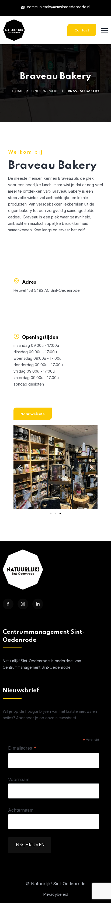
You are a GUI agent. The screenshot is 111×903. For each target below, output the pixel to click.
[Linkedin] (37, 604)
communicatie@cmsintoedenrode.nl (58, 7)
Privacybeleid (55, 894)
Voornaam (18, 779)
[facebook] (8, 604)
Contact (81, 30)
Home (17, 91)
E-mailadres (22, 748)
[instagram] (23, 604)
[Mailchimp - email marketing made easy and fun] (87, 849)
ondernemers (44, 91)
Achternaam (20, 810)
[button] (19, 467)
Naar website (32, 414)
